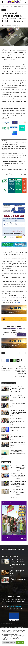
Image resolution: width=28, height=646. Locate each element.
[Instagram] (10, 608)
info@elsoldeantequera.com (15, 606)
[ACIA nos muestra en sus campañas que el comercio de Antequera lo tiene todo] (5, 437)
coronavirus (22, 353)
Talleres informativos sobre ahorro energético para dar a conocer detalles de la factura (18, 429)
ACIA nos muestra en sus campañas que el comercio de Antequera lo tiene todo (17, 436)
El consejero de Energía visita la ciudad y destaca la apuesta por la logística (18, 444)
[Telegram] (14, 608)
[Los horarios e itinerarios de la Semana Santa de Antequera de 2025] (5, 572)
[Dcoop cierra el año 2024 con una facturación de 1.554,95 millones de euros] (5, 397)
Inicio (2, 6)
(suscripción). (17, 302)
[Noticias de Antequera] (14, 1)
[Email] (18, 360)
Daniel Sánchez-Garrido (10, 25)
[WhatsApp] (14, 360)
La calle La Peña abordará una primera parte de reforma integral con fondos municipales (18, 491)
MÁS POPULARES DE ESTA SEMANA (13, 549)
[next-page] (5, 458)
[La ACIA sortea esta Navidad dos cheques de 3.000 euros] (5, 405)
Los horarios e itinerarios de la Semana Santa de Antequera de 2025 (17, 572)
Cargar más (13, 497)
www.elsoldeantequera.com (15, 297)
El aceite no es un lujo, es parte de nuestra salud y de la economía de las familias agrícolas (18, 412)
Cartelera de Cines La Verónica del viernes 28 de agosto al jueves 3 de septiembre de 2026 (18, 467)
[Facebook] (7, 360)
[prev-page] (2, 458)
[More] (21, 360)
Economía (7, 6)
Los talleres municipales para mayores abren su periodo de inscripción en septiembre (18, 475)
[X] (11, 360)
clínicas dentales (15, 353)
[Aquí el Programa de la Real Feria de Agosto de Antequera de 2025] (5, 580)
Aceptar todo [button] (20, 642)
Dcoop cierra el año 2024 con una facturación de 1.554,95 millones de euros (18, 397)
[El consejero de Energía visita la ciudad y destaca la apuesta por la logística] (5, 444)
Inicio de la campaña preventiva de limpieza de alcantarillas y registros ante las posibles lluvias (18, 483)
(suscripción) (21, 335)
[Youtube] (21, 608)
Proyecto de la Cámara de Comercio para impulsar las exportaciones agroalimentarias (17, 452)
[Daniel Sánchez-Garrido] (2, 25)
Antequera (8, 353)
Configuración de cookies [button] (9, 642)
